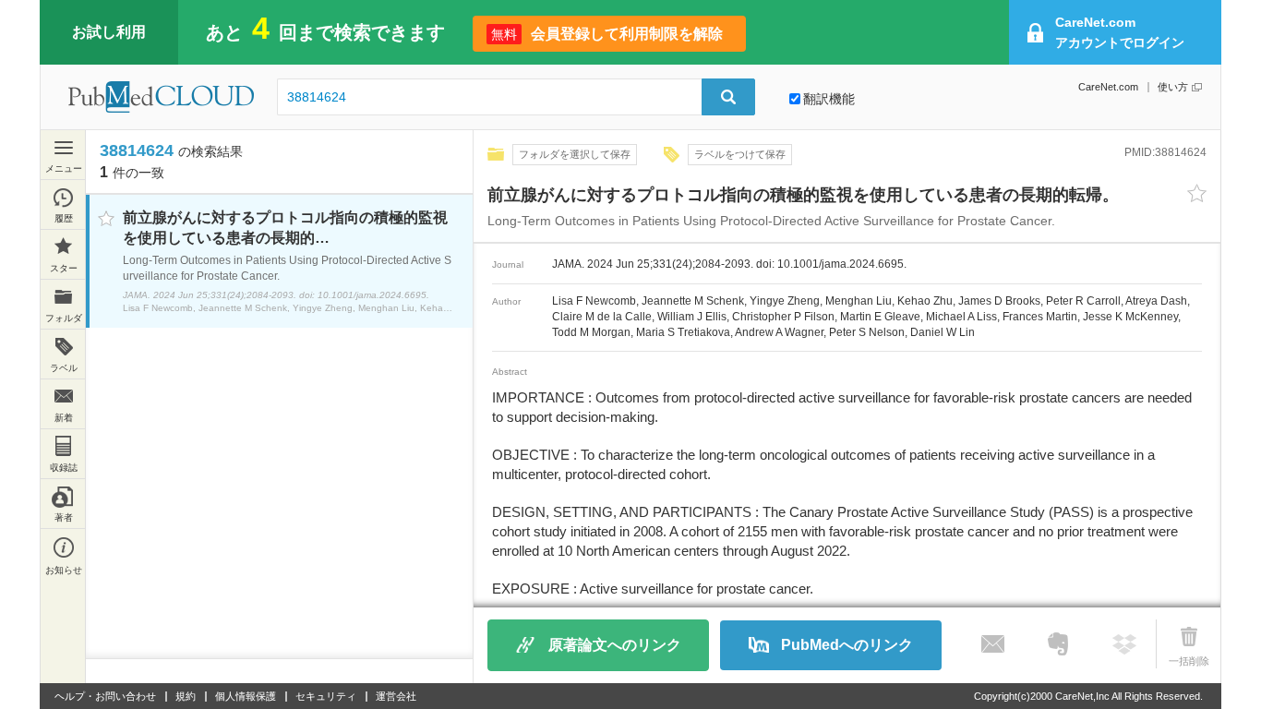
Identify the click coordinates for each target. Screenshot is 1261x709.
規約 (185, 696)
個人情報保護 (245, 696)
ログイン (1119, 32)
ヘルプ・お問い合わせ (105, 696)
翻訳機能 (829, 98)
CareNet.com (1108, 86)
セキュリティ (325, 696)
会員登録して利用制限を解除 (607, 34)
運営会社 (396, 696)
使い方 (1173, 86)
